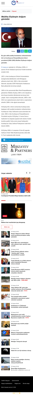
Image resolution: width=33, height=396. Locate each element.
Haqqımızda (17, 383)
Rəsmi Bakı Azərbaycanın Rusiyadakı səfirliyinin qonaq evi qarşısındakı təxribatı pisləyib (20, 370)
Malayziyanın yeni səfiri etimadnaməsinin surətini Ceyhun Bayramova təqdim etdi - (21, 316)
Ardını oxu (7, 227)
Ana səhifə (7, 11)
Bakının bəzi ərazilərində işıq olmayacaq (13, 222)
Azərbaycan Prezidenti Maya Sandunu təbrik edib (15, 195)
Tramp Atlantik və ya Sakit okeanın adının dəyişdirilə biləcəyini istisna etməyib (21, 262)
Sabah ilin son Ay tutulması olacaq (21, 350)
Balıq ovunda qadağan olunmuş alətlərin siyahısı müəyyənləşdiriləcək (20, 361)
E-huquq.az (4, 67)
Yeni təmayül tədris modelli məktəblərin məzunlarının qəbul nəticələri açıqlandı (20, 298)
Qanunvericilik (15, 380)
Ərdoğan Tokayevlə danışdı (19, 341)
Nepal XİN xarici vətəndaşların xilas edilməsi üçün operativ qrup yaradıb (20, 244)
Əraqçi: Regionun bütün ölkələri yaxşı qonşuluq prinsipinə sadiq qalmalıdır (20, 235)
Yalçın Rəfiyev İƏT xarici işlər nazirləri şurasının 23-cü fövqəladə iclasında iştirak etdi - (21, 289)
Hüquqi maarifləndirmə (6, 383)
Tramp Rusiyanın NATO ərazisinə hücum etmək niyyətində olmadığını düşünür (20, 271)
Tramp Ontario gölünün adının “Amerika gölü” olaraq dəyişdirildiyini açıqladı (20, 253)
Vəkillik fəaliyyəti (5, 380)
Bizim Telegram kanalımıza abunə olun (14, 140)
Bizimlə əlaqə (26, 383)
